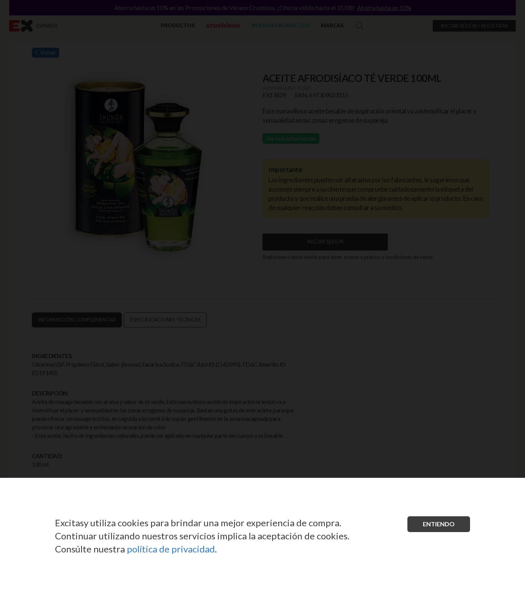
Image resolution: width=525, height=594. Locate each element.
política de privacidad (171, 548)
